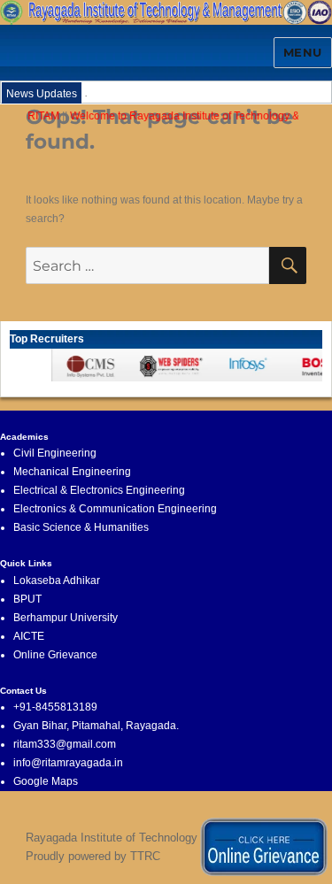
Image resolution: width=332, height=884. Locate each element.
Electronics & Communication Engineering (115, 509)
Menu (302, 52)
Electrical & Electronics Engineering (99, 490)
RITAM (41, 116)
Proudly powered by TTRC (93, 856)
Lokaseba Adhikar (56, 580)
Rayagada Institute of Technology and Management (158, 837)
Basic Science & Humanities (81, 527)
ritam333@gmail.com (64, 744)
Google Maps (45, 781)
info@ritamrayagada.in (68, 763)
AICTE (28, 636)
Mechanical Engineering (72, 471)
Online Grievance (55, 655)
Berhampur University (65, 617)
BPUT (27, 599)
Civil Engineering (55, 453)
